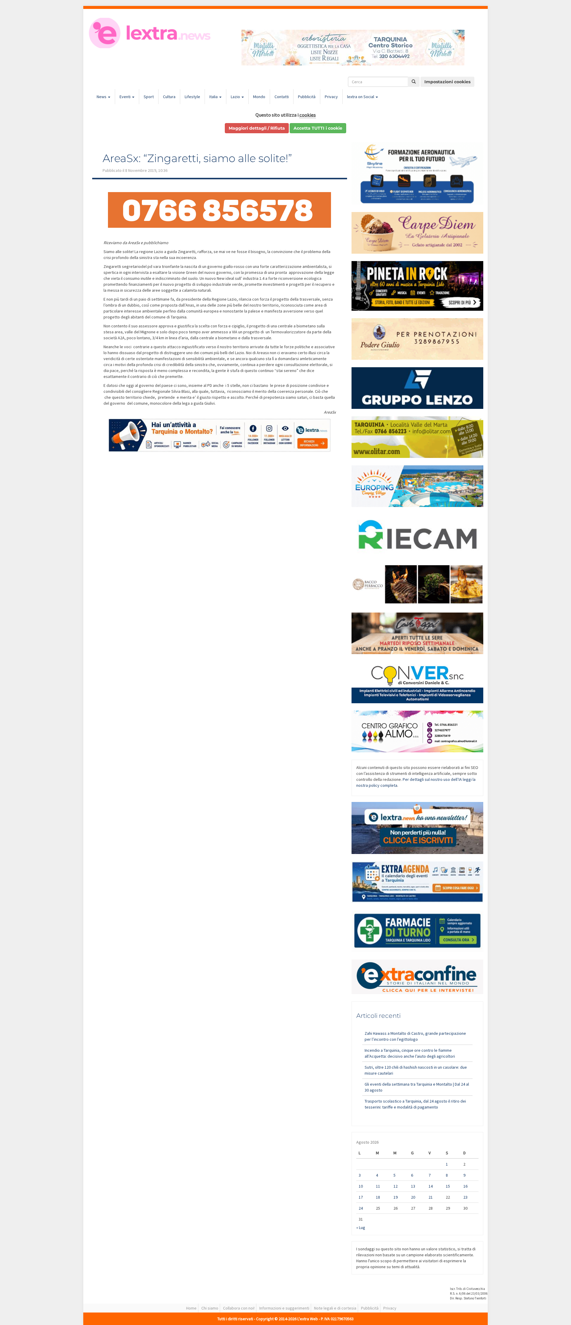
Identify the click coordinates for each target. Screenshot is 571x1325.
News (102, 96)
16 (465, 1186)
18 (378, 1197)
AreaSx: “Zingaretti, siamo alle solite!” (197, 158)
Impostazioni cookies (447, 81)
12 (395, 1186)
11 (378, 1186)
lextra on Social (361, 96)
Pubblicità (307, 96)
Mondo (259, 96)
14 (431, 1186)
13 (413, 1186)
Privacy (331, 96)
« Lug (360, 1227)
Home (191, 1308)
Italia (214, 96)
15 (448, 1186)
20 (413, 1197)
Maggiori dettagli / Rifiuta (257, 128)
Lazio (236, 96)
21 (431, 1197)
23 (465, 1197)
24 (361, 1208)
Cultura (169, 96)
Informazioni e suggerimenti (284, 1308)
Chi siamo (209, 1308)
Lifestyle (192, 96)
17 (361, 1197)
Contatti (281, 96)
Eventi (125, 96)
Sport (149, 96)
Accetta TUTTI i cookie (318, 128)
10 (361, 1186)
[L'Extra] (151, 33)
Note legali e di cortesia (335, 1308)
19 (395, 1197)
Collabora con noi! (239, 1308)
